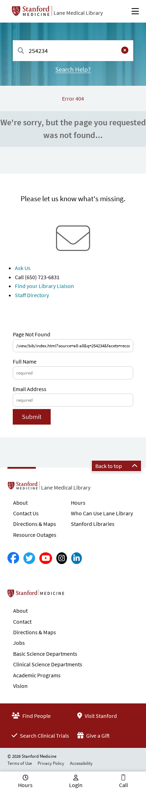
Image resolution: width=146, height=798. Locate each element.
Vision (20, 685)
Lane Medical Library (78, 12)
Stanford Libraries (92, 523)
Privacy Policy (51, 763)
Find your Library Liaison (44, 285)
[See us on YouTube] (45, 558)
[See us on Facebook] (13, 558)
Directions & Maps (34, 523)
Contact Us (26, 513)
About (20, 502)
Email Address (29, 388)
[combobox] (73, 50)
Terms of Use (19, 763)
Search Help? (73, 69)
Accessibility (81, 763)
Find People (36, 715)
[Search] (21, 51)
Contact (22, 621)
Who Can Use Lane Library (102, 513)
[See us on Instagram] (61, 558)
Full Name (24, 361)
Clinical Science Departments (47, 664)
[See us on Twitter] (29, 558)
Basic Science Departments (45, 653)
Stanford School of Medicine (77, 595)
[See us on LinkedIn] (76, 558)
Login (76, 784)
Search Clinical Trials (44, 735)
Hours (78, 502)
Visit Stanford (100, 715)
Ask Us (22, 267)
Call (123, 784)
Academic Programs (37, 675)
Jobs (19, 642)
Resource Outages (34, 534)
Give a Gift (97, 735)
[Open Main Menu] (135, 11)
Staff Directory (32, 295)
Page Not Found (31, 334)
